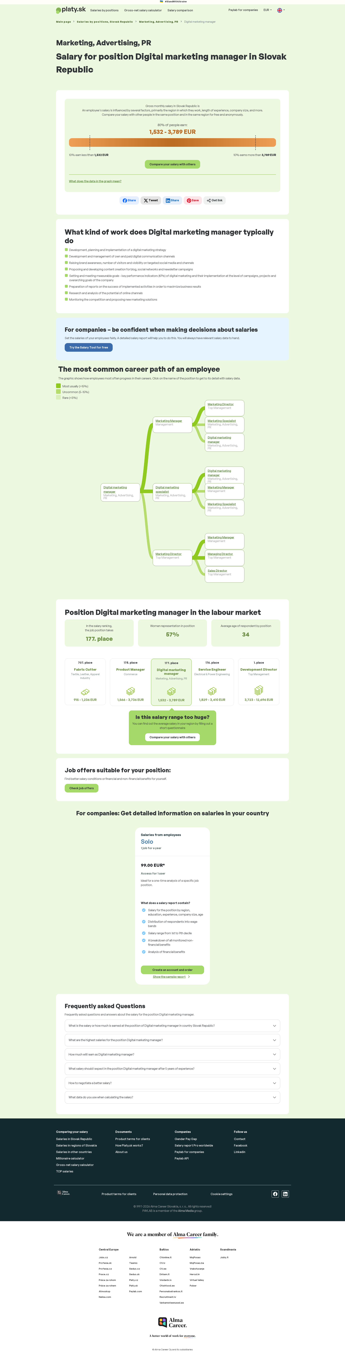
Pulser (193, 1285)
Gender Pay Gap (186, 1139)
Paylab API (182, 1158)
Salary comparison (180, 10)
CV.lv (162, 1262)
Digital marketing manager (115, 489)
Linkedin (239, 1152)
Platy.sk (133, 1285)
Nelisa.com (105, 1296)
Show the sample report (169, 976)
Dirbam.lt (165, 1274)
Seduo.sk (134, 1274)
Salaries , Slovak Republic (105, 21)
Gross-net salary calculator (143, 10)
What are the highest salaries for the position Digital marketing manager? (116, 1040)
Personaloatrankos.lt (171, 1291)
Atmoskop (104, 1291)
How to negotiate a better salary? (90, 1083)
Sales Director (217, 570)
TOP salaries (64, 1171)
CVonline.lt (166, 1257)
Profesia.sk (105, 1262)
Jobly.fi (224, 1257)
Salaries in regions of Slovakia (76, 1145)
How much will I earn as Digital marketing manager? (101, 1054)
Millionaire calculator (70, 1158)
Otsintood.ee (167, 1285)
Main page (63, 21)
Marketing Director (169, 554)
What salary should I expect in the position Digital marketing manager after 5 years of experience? (131, 1068)
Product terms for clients (132, 1139)
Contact (239, 1139)
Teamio (133, 1262)
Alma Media (186, 1211)
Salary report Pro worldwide (194, 1145)
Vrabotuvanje (197, 1268)
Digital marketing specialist (167, 489)
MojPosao (195, 1257)
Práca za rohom (107, 1280)
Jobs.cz (103, 1257)
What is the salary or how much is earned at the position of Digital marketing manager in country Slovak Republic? (142, 1025)
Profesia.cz (105, 1268)
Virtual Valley (197, 1280)
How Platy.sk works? (129, 1145)
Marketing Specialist (222, 421)
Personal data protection (170, 1194)
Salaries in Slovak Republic (74, 1139)
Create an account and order (172, 970)
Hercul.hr (195, 1274)
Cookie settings (222, 1194)
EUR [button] (267, 10)
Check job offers (81, 788)
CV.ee (163, 1268)
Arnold (132, 1257)
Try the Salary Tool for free (88, 347)
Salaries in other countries (74, 1152)
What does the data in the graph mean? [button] (95, 181)
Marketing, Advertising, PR (158, 21)
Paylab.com (135, 1291)
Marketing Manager (169, 421)
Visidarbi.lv (166, 1280)
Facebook (240, 1145)
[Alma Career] (172, 1323)
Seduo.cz (134, 1268)
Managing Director (220, 554)
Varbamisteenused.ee (172, 1302)
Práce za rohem (107, 1285)
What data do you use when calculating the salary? (101, 1097)
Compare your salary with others (173, 164)
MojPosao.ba (197, 1262)
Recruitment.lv (168, 1296)
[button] (281, 10)
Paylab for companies (243, 10)
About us (121, 1152)
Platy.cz (133, 1280)
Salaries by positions (104, 10)
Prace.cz (104, 1274)
